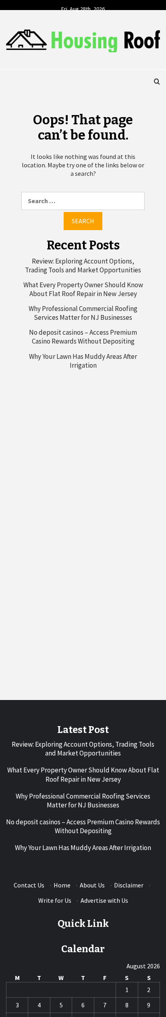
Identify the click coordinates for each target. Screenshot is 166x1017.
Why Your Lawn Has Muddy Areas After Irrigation (83, 361)
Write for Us (54, 900)
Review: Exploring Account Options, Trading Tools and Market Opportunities (83, 265)
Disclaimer (128, 885)
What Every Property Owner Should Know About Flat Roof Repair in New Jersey (83, 289)
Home (62, 885)
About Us (92, 885)
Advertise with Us (104, 900)
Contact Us (29, 885)
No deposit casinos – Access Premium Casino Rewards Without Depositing (83, 337)
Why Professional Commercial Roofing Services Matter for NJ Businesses (83, 313)
